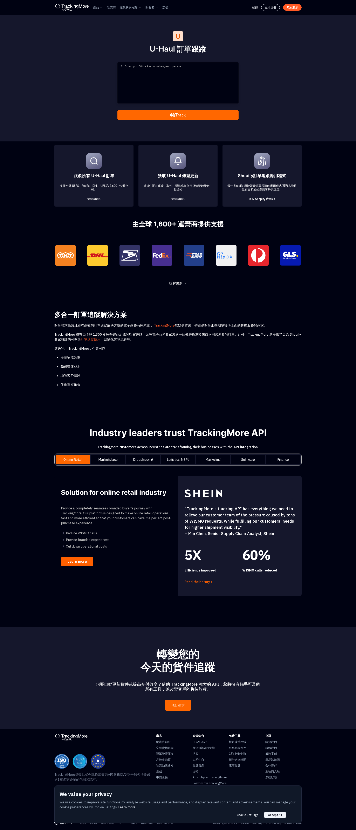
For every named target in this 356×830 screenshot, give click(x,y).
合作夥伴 (271, 765)
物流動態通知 (164, 765)
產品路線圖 (272, 760)
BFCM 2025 (200, 742)
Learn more (77, 561)
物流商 (111, 7)
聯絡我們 (271, 748)
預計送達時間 (237, 760)
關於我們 (271, 742)
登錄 (255, 7)
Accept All (275, 815)
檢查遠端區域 (237, 742)
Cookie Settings (247, 815)
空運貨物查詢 (164, 748)
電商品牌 (234, 765)
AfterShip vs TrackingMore (210, 777)
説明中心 (198, 760)
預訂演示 (178, 705)
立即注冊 (270, 7)
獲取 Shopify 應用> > (262, 199)
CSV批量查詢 (237, 754)
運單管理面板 (164, 754)
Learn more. (127, 807)
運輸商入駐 (272, 771)
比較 (195, 771)
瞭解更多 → (178, 283)
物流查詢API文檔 (204, 748)
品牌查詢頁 (163, 760)
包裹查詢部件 (237, 748)
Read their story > (199, 582)
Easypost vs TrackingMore (210, 783)
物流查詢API (164, 742)
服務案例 (271, 754)
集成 (159, 771)
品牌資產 (198, 765)
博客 (195, 754)
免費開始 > (94, 199)
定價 (165, 7)
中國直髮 (162, 777)
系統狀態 (271, 777)
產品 (96, 7)
